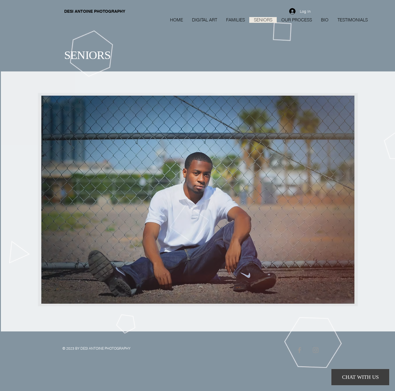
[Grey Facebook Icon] (299, 350)
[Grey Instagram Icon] (316, 350)
